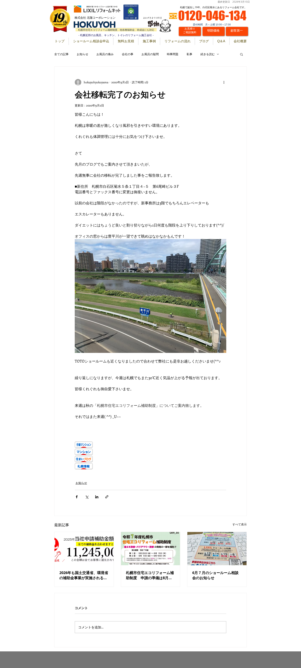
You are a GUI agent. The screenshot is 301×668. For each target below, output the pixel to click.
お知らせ (82, 54)
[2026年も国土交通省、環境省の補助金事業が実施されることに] (84, 548)
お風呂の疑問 (150, 54)
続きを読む (207, 54)
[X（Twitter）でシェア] (87, 497)
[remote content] (150, 456)
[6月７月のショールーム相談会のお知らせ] (217, 548)
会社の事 (127, 54)
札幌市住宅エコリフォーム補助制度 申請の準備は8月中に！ (150, 575)
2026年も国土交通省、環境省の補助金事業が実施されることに (83, 575)
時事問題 (172, 54)
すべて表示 (239, 524)
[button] (241, 54)
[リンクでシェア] (107, 497)
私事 (189, 54)
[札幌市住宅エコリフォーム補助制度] (150, 548)
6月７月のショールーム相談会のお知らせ (215, 575)
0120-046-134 (212, 15)
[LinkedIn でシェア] (97, 497)
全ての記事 (61, 54)
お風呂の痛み (105, 54)
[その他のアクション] (223, 82)
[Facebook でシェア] (77, 497)
